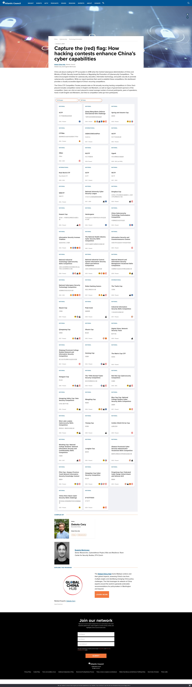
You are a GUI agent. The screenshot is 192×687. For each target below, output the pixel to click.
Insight (31, 3)
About (89, 3)
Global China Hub (59, 65)
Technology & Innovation (75, 39)
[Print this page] (187, 14)
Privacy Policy (101, 648)
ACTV (46, 3)
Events (39, 3)
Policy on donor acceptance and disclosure (107, 672)
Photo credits (164, 672)
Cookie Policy (37, 672)
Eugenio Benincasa (82, 550)
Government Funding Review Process (85, 672)
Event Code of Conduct (153, 672)
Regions (72, 3)
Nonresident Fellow (76, 527)
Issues (63, 3)
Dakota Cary (78, 524)
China (55, 39)
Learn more (102, 594)
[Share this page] (187, 17)
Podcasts (54, 3)
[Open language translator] (103, 3)
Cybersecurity (63, 39)
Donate (97, 3)
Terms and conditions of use (49, 672)
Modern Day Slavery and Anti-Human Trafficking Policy (132, 672)
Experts (81, 3)
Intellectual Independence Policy (66, 672)
